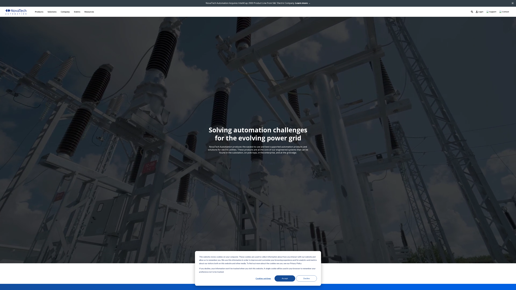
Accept (285, 278)
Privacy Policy (296, 263)
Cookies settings (263, 278)
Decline (306, 278)
